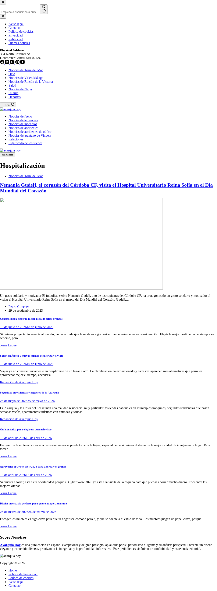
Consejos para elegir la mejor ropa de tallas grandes (31, 318)
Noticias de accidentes (23, 128)
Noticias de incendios (22, 124)
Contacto (14, 585)
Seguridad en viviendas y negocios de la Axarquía (29, 392)
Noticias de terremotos (23, 120)
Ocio (11, 74)
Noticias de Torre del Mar (25, 70)
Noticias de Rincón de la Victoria (30, 81)
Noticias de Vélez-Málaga (25, 78)
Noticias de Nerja (20, 89)
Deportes (14, 97)
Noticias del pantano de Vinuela (29, 135)
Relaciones (15, 139)
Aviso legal (16, 582)
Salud (12, 85)
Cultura (13, 93)
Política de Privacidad (23, 574)
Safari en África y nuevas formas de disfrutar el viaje (31, 355)
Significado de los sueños (25, 143)
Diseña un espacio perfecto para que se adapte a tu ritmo (33, 503)
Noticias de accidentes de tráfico (29, 131)
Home (12, 570)
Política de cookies (20, 578)
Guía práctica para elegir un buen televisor (25, 429)
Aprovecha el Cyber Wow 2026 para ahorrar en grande (33, 466)
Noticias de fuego (20, 116)
